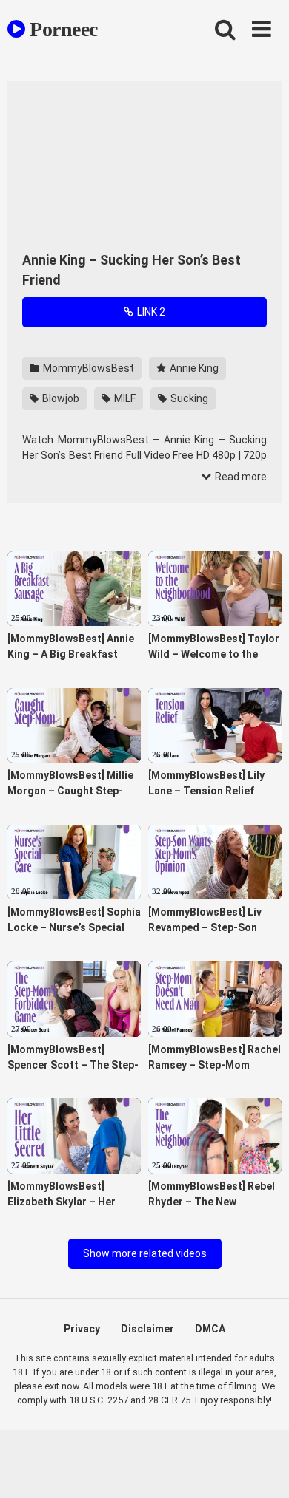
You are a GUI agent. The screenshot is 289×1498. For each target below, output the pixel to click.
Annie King (193, 368)
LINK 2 (150, 312)
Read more (240, 477)
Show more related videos (145, 1253)
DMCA (210, 1329)
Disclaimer (147, 1329)
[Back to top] (262, 1468)
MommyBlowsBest (87, 368)
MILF (124, 398)
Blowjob (59, 398)
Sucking (188, 398)
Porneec (61, 29)
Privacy (82, 1329)
